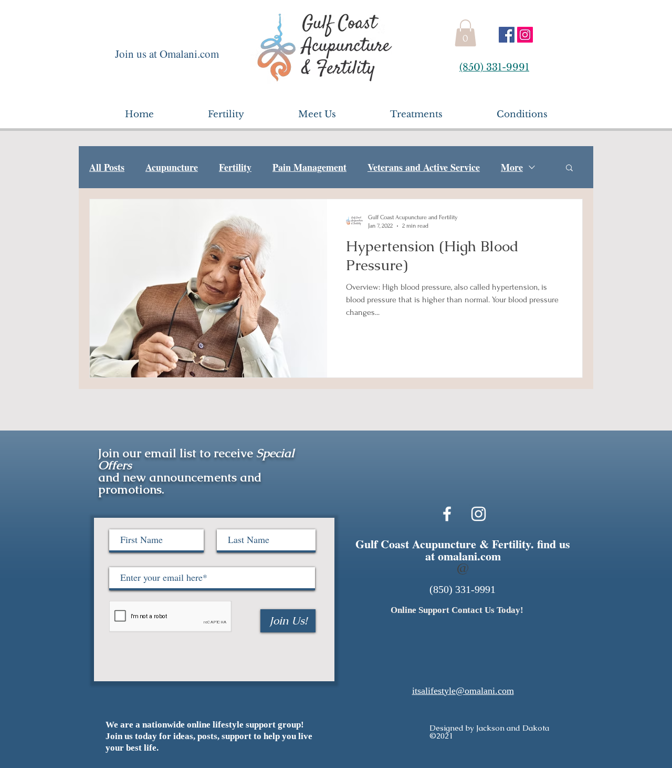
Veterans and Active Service (424, 167)
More (512, 167)
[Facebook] (506, 35)
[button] (465, 32)
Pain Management (309, 167)
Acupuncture (171, 167)
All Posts (106, 167)
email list (170, 453)
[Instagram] (525, 35)
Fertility (235, 167)
